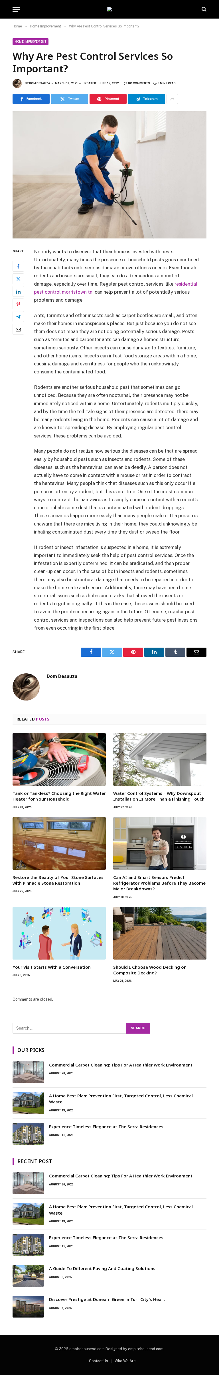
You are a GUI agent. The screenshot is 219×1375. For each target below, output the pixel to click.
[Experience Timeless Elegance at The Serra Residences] (28, 1134)
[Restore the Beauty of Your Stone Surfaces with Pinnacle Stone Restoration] (59, 843)
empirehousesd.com (145, 1349)
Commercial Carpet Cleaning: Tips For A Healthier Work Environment (120, 1065)
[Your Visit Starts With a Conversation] (59, 933)
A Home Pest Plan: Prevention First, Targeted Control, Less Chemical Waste (121, 1099)
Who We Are (125, 1361)
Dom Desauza (39, 83)
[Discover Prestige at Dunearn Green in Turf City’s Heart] (28, 1307)
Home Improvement (30, 41)
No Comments (139, 83)
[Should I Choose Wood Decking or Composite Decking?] (159, 933)
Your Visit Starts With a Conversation (52, 967)
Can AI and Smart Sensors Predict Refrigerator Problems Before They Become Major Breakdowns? (159, 883)
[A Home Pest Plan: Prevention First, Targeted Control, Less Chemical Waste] (28, 1103)
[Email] (18, 329)
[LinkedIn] (18, 291)
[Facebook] (18, 266)
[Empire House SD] (109, 9)
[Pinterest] (18, 304)
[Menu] (16, 9)
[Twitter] (18, 278)
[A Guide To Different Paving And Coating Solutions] (28, 1276)
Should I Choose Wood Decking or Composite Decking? (149, 970)
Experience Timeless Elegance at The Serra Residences (106, 1126)
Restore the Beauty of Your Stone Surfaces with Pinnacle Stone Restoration (58, 880)
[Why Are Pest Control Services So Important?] (109, 174)
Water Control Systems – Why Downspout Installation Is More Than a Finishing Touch (158, 796)
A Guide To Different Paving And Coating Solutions (102, 1268)
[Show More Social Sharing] (172, 99)
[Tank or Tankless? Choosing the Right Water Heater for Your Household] (59, 759)
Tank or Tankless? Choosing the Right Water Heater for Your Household (59, 796)
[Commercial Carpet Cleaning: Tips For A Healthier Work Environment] (28, 1072)
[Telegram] (18, 316)
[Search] (203, 9)
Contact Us (98, 1361)
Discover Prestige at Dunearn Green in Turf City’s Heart (107, 1299)
